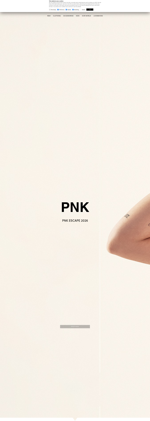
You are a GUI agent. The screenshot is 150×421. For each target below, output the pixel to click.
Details (83, 9)
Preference (61, 9)
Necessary (53, 9)
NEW (49, 16)
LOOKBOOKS (98, 16)
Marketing (76, 9)
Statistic (69, 9)
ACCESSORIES (68, 16)
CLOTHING (57, 16)
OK (90, 9)
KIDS (77, 16)
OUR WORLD (86, 16)
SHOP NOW (75, 326)
